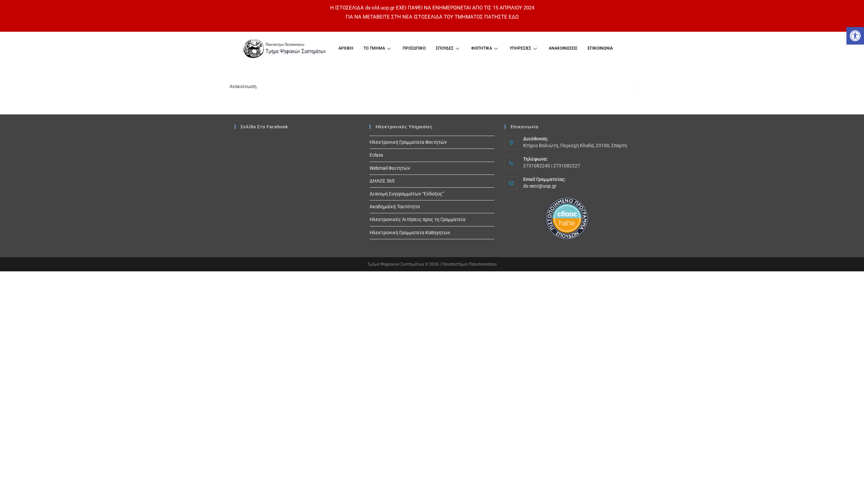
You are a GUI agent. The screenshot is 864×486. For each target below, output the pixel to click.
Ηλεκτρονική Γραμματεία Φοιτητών (408, 142)
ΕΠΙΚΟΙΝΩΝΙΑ (600, 48)
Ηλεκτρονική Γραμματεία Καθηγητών (410, 232)
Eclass (376, 155)
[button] (855, 36)
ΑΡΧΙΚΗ (346, 48)
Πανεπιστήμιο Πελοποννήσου (469, 264)
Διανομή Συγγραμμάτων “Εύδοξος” (407, 193)
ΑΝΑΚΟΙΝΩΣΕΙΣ (563, 48)
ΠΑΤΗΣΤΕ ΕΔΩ (501, 17)
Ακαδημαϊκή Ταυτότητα (395, 206)
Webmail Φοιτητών (390, 168)
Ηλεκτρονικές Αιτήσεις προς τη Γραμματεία (417, 219)
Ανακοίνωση (243, 86)
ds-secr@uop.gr (540, 186)
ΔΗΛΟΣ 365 (382, 181)
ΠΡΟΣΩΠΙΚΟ (414, 48)
